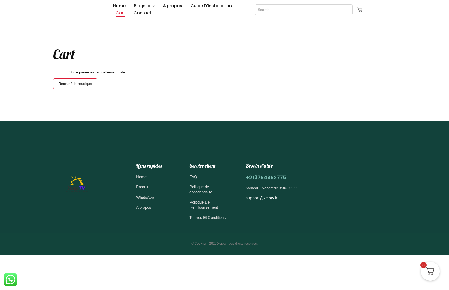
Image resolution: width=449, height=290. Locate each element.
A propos (172, 6)
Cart (120, 13)
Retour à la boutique (75, 84)
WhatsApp (145, 197)
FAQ (193, 176)
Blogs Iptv (144, 6)
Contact (142, 13)
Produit (142, 187)
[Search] (345, 9)
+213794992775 (266, 177)
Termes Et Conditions (207, 217)
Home (119, 6)
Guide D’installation (211, 6)
